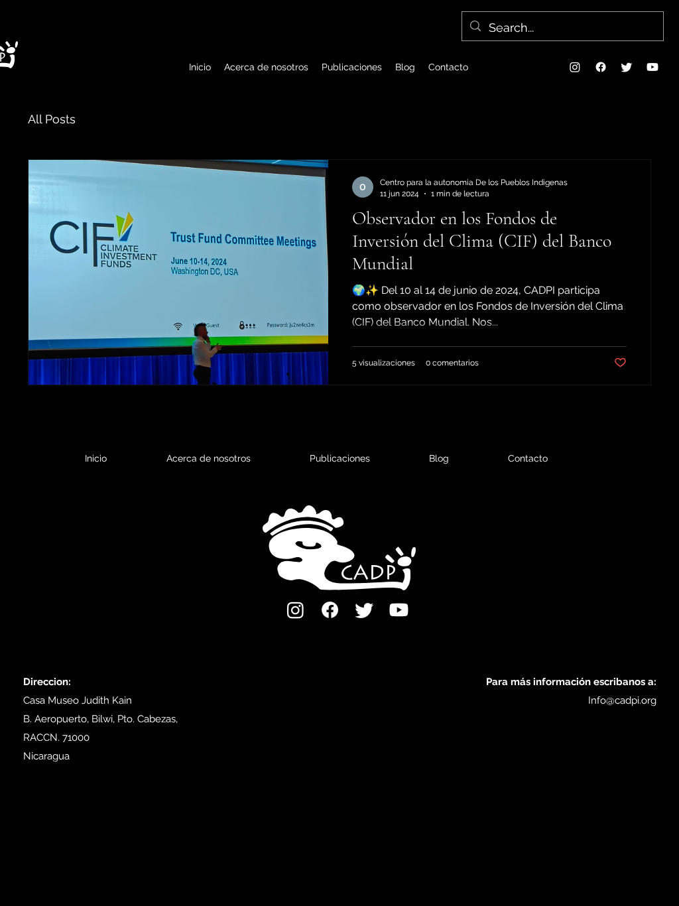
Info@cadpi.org (622, 700)
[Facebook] (600, 67)
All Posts (52, 119)
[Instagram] (575, 67)
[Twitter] (626, 67)
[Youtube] (652, 67)
